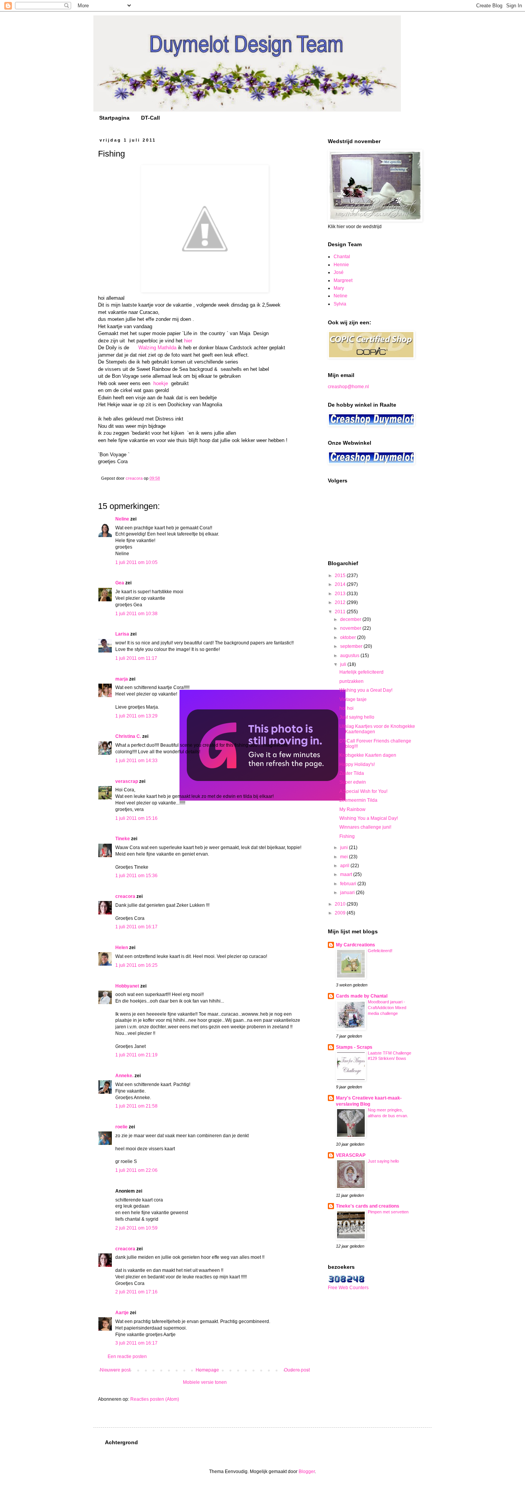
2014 (341, 584)
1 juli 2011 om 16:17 (136, 926)
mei (344, 856)
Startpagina (114, 118)
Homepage (207, 1370)
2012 (341, 602)
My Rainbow (352, 809)
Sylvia (340, 304)
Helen (121, 947)
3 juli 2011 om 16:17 (136, 1343)
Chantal (342, 256)
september (352, 646)
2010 (341, 904)
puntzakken (351, 681)
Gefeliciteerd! (380, 950)
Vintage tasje (353, 699)
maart (346, 874)
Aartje (122, 1312)
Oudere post (297, 1370)
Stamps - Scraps (354, 1047)
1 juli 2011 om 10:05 (136, 562)
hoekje (160, 383)
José (339, 272)
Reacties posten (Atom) (154, 1399)
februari (348, 883)
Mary (339, 288)
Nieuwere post (115, 1370)
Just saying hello (356, 717)
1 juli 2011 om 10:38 (136, 613)
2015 (341, 575)
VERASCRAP (351, 1155)
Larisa (122, 634)
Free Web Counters (348, 1287)
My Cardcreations (355, 945)
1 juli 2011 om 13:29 (136, 716)
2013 (341, 593)
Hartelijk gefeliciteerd (361, 672)
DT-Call (150, 118)
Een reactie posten (127, 1356)
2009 (341, 913)
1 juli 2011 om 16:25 (136, 965)
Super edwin (352, 782)
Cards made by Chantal (361, 996)
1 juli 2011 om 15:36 (136, 875)
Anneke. (124, 1075)
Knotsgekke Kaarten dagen (367, 755)
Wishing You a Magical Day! (368, 818)
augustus (350, 655)
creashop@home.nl (348, 386)
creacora (125, 896)
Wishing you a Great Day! (365, 690)
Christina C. (128, 736)
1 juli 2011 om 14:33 (136, 760)
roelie (121, 1127)
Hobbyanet (127, 986)
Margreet (343, 280)
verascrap (126, 781)
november (351, 628)
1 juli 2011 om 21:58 (136, 1106)
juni (344, 847)
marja (121, 679)
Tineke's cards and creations (367, 1206)
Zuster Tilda (351, 773)
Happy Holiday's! (357, 764)
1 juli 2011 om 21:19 (136, 1055)
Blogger (307, 1471)
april (345, 865)
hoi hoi (346, 708)
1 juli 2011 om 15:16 (136, 818)
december (351, 619)
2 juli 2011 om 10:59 (136, 1228)
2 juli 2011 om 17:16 (136, 1292)
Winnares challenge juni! (365, 827)
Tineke (122, 838)
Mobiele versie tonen (205, 1382)
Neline (122, 519)
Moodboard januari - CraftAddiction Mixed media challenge (387, 1007)
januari (348, 892)
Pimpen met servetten (388, 1212)
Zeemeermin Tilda (358, 800)
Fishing (347, 836)
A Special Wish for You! (363, 791)
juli (343, 664)
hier (188, 341)
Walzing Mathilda (157, 347)
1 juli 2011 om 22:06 (136, 1170)
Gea (119, 583)
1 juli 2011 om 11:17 (136, 658)
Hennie (341, 264)
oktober (348, 637)
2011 (341, 611)
